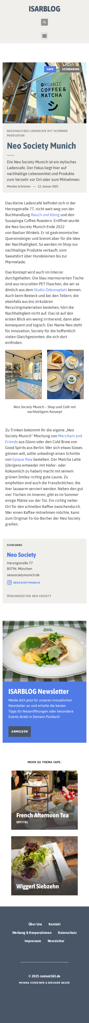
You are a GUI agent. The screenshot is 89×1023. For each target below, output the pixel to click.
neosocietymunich (26, 582)
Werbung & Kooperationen (32, 933)
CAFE (50, 69)
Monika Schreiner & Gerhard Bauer (44, 982)
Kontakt (54, 924)
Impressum (33, 941)
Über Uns (35, 924)
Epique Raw (22, 459)
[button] (44, 22)
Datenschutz (67, 933)
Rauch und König (45, 214)
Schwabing (70, 69)
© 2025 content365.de (44, 976)
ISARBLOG (44, 8)
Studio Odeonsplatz (50, 289)
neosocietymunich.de (23, 575)
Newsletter (56, 941)
